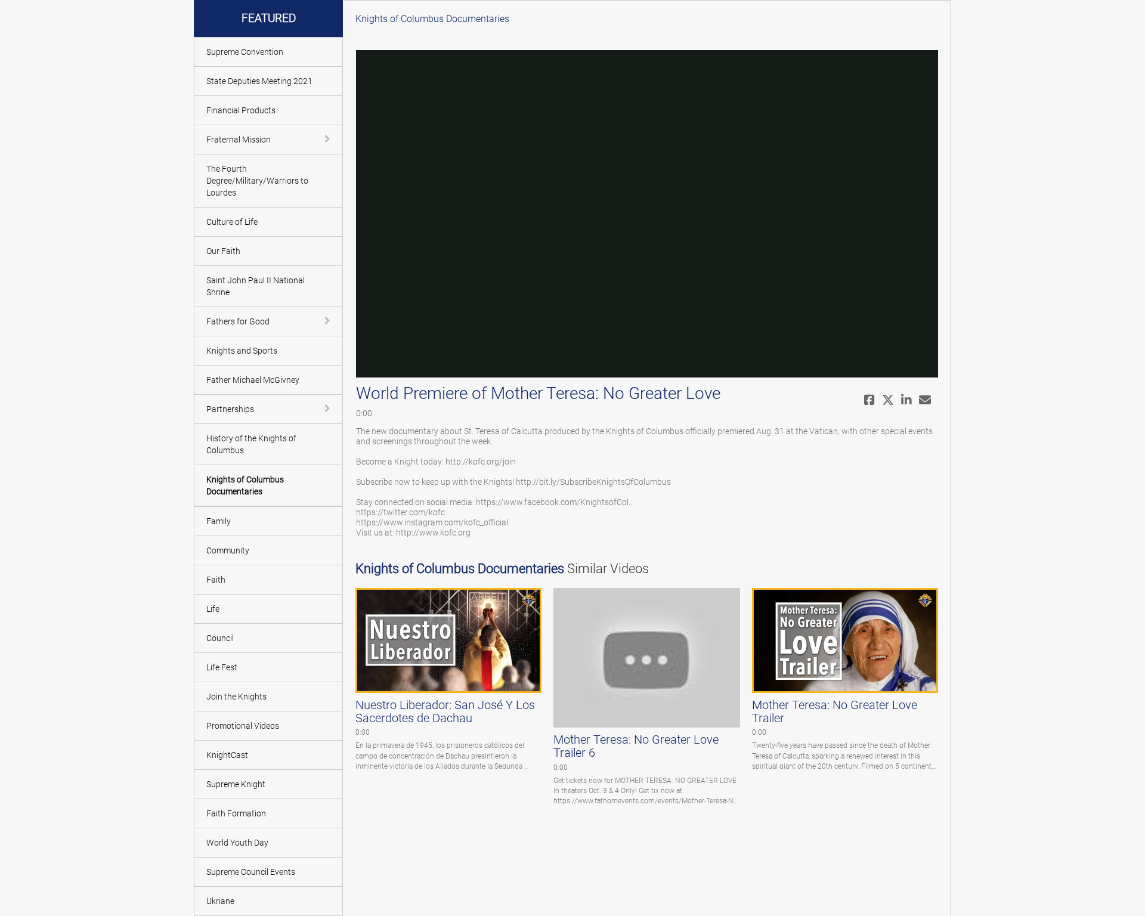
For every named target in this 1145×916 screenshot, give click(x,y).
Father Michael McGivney (252, 380)
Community (227, 550)
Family (218, 521)
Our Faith (223, 251)
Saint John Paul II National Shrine (255, 286)
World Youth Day (237, 842)
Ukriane (220, 901)
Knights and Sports (241, 350)
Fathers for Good (238, 321)
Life (212, 609)
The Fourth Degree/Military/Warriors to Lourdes (257, 180)
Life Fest (221, 667)
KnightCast (227, 755)
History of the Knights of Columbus (251, 444)
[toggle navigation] (329, 139)
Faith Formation (236, 813)
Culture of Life (232, 222)
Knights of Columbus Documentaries (245, 485)
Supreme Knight (235, 784)
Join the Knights (236, 696)
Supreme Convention (244, 52)
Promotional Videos (242, 726)
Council (220, 638)
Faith (215, 579)
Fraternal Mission (238, 139)
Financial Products (241, 110)
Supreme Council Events (250, 872)
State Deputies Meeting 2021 (259, 81)
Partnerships (230, 409)
